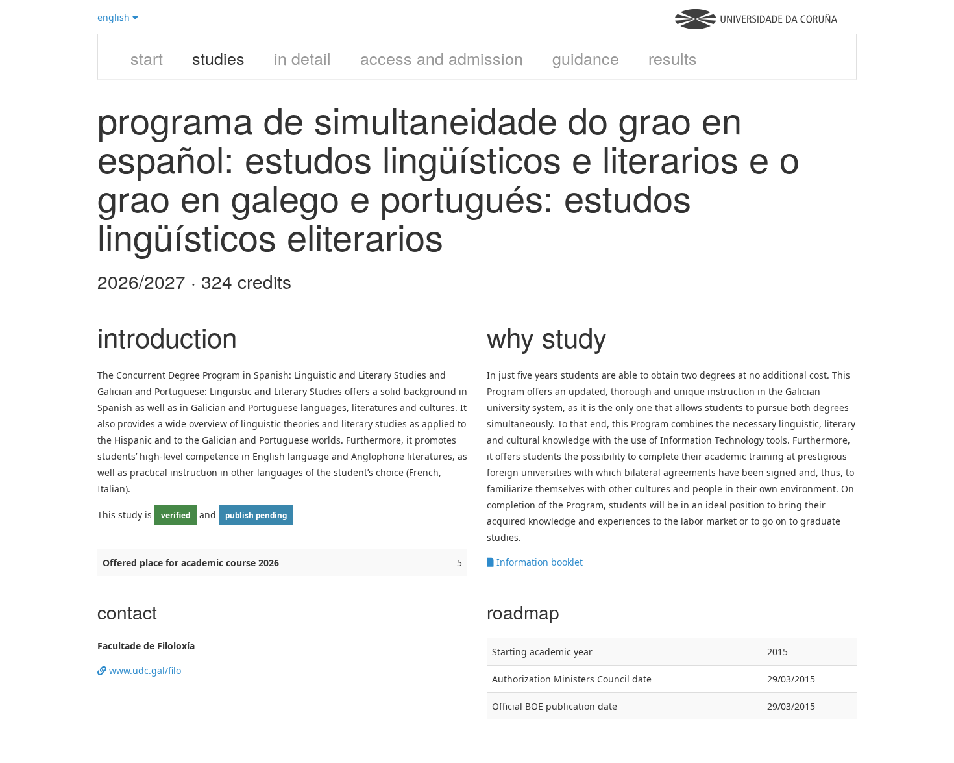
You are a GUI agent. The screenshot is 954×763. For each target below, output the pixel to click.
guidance (585, 57)
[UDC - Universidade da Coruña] (756, 25)
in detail (302, 57)
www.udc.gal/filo (143, 670)
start (146, 57)
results (672, 57)
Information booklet (538, 562)
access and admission (441, 57)
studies (218, 57)
